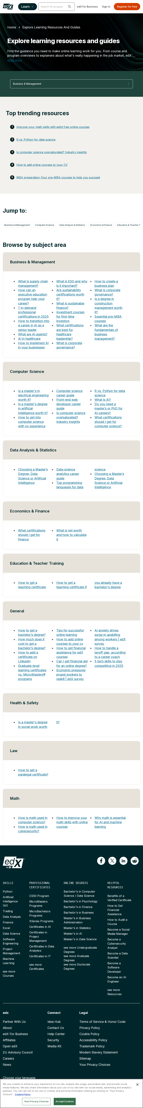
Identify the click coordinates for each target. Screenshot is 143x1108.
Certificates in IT (40, 956)
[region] (71, 1093)
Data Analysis (12, 916)
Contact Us (55, 1028)
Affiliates (9, 1040)
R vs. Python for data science (35, 139)
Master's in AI (73, 933)
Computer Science (44, 225)
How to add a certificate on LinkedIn (28, 657)
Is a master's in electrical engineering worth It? (33, 395)
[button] (69, 7)
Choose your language (19, 1078)
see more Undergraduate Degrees (80, 950)
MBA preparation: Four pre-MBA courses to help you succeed (58, 177)
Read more (14, 60)
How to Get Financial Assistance (115, 910)
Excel (6, 928)
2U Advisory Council (18, 1052)
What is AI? (103, 399)
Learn (25, 6)
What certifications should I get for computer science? (108, 422)
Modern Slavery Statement (98, 1052)
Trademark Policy (92, 1046)
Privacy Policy (89, 1028)
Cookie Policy (89, 1034)
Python (7, 891)
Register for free (127, 6)
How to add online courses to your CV (41, 165)
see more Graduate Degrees (76, 958)
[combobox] (71, 83)
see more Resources (114, 992)
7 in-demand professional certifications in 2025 (33, 312)
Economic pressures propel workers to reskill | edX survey (70, 674)
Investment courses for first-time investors (70, 316)
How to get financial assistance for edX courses (71, 652)
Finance (8, 922)
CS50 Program (39, 896)
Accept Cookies (65, 1101)
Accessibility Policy (93, 1040)
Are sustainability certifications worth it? (70, 294)
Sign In (106, 6)
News (7, 1064)
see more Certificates (36, 967)
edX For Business (87, 6)
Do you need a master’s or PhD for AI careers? (108, 408)
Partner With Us (14, 1021)
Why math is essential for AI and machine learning (110, 822)
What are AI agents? (32, 334)
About (7, 1028)
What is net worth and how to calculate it (71, 535)
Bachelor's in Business (79, 912)
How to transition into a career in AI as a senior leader (33, 325)
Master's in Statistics (77, 928)
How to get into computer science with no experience (31, 422)
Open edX (10, 1046)
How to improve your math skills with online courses (72, 822)
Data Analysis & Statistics (72, 225)
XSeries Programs (41, 921)
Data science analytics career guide (67, 474)
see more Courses (9, 973)
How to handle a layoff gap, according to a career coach (110, 652)
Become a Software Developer (114, 967)
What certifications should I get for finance (31, 535)
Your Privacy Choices (94, 1064)
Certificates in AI (40, 926)
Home (11, 27)
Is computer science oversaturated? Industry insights (51, 152)
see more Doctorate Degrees (77, 966)
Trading (8, 911)
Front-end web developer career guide (68, 404)
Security (53, 1040)
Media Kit (54, 1046)
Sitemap (85, 1058)
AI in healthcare (29, 338)
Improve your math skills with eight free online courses (52, 127)
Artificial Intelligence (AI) (10, 901)
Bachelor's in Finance (78, 907)
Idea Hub (54, 1021)
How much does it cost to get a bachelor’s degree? (32, 643)
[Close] (137, 1084)
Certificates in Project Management (38, 937)
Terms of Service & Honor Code (102, 1021)
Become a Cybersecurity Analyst (116, 944)
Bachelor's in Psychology (80, 901)
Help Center (56, 1034)
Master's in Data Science (80, 939)
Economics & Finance (101, 225)
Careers (8, 1058)
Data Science (11, 933)
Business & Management (17, 225)
